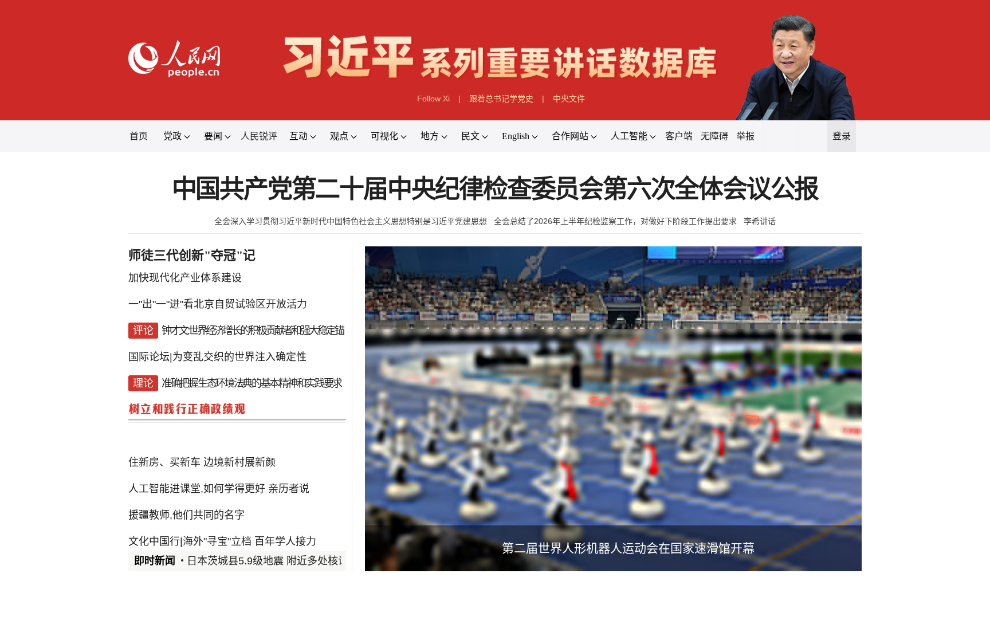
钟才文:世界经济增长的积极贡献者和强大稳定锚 (252, 330)
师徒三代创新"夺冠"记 (192, 255)
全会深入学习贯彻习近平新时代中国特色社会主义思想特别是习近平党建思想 (350, 221)
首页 (138, 136)
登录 (841, 136)
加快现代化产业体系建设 (185, 278)
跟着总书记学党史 (501, 98)
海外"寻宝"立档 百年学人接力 (249, 541)
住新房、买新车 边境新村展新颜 (202, 462)
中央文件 (569, 98)
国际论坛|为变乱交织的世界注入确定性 (217, 357)
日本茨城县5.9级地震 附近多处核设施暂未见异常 (298, 561)
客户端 (679, 136)
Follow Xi (433, 98)
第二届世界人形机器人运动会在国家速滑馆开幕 (628, 548)
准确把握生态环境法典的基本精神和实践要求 (251, 383)
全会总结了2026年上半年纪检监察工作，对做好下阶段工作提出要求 (615, 221)
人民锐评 (259, 136)
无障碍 (714, 136)
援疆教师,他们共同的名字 (186, 515)
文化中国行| (155, 541)
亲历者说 (288, 488)
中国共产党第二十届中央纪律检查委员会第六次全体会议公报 (495, 189)
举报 (745, 136)
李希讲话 (760, 221)
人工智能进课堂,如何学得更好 (196, 488)
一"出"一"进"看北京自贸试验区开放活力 (217, 304)
